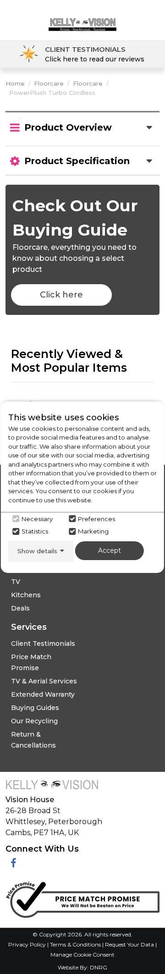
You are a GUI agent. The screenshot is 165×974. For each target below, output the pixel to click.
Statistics (35, 531)
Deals (20, 608)
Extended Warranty (43, 694)
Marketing (93, 531)
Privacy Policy (27, 944)
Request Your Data (129, 944)
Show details (37, 551)
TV (15, 582)
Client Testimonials (43, 643)
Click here (61, 295)
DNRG (98, 967)
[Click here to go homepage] (82, 17)
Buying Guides (35, 708)
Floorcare (49, 83)
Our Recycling (34, 721)
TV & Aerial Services (44, 681)
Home (15, 83)
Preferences (96, 519)
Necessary (37, 519)
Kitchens (26, 595)
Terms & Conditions (76, 944)
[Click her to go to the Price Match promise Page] (83, 897)
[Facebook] (14, 863)
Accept (109, 550)
